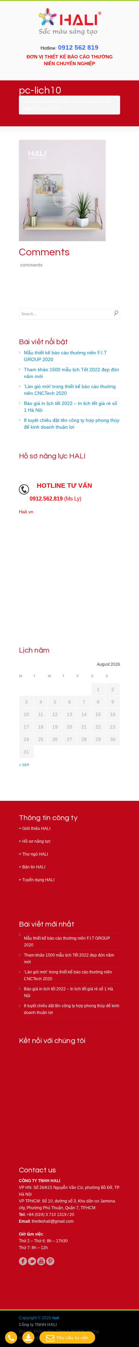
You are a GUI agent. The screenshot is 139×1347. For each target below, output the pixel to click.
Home (52, 102)
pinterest (50, 1261)
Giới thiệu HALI (36, 828)
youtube (41, 1261)
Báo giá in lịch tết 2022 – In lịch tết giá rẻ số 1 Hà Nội (70, 407)
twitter (32, 1261)
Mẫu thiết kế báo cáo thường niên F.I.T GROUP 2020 (65, 356)
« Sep (24, 765)
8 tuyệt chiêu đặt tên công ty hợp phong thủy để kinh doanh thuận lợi (71, 423)
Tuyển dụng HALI (38, 880)
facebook (23, 1261)
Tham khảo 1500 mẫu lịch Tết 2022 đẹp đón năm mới (71, 373)
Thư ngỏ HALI (35, 854)
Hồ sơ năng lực (36, 841)
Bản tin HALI (33, 867)
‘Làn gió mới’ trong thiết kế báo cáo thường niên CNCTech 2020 (70, 390)
